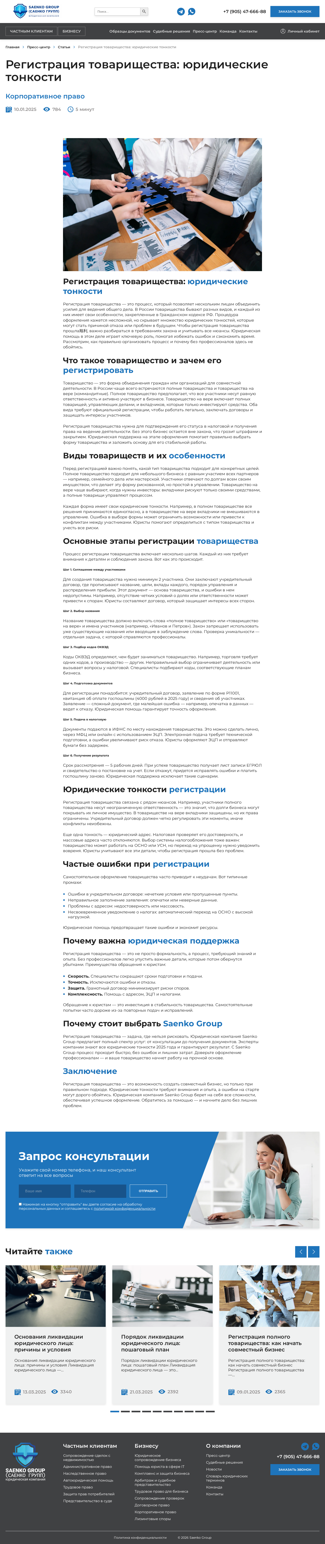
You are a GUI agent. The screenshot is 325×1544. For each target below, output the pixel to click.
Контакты (248, 31)
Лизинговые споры (153, 1519)
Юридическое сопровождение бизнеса (158, 1457)
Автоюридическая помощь (88, 1480)
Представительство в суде (87, 1501)
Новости (214, 1469)
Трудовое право (78, 1487)
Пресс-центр (205, 31)
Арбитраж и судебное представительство (155, 1482)
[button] (114, 1411)
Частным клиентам (31, 31)
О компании (223, 1446)
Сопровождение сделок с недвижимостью (86, 1457)
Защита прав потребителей (89, 1494)
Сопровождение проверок (159, 1498)
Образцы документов (129, 31)
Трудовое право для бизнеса (161, 1491)
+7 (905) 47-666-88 (244, 11)
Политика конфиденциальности (140, 1538)
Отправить (148, 1191)
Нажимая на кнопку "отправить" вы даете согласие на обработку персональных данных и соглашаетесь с (87, 1206)
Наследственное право (84, 1473)
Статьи (64, 47)
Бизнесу (72, 31)
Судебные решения (171, 31)
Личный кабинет (303, 31)
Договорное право (152, 1505)
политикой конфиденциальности (124, 1208)
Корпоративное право (45, 96)
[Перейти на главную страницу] (36, 11)
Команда (228, 31)
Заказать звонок (295, 12)
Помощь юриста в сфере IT (159, 1467)
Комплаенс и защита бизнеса (162, 1473)
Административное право (87, 1467)
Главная (12, 47)
